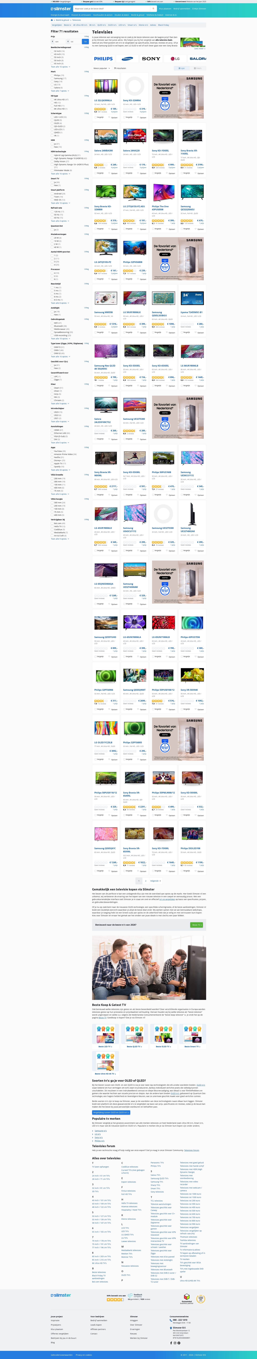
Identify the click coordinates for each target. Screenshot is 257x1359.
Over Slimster (136, 1325)
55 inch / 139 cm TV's (101, 1219)
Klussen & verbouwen (81, 15)
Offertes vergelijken (60, 1333)
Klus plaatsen (165, 8)
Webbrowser (61, 329)
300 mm (59, 481)
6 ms (57, 293)
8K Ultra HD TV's (99, 1263)
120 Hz (59, 211)
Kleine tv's (143, 25)
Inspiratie (55, 1320)
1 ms (57, 287)
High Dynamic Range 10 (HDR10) (70, 158)
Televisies (76, 20)
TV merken (185, 1259)
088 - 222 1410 (180, 1319)
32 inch (59, 51)
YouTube (60, 451)
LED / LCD (60, 117)
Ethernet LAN (62, 433)
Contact (93, 1333)
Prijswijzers (56, 1325)
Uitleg (86, 36)
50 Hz (58, 214)
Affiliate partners (98, 1329)
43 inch (59, 54)
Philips (59, 75)
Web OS (59, 200)
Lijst (182, 68)
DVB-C (58, 350)
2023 (58, 412)
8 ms (57, 296)
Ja (57, 144)
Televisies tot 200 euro (190, 1200)
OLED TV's (125, 1275)
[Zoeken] (153, 8)
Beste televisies (99, 1272)
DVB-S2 (59, 353)
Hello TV (59, 526)
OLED (58, 123)
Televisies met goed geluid (192, 1162)
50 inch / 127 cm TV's (101, 1216)
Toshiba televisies (188, 1240)
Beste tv (67, 25)
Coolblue (59, 529)
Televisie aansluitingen (161, 1204)
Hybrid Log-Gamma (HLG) (67, 155)
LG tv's (98, 1134)
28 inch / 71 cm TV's (101, 1179)
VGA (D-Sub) (61, 436)
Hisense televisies (129, 1206)
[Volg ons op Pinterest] (178, 1342)
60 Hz (58, 217)
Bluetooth (60, 326)
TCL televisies (157, 1200)
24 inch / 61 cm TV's (101, 1175)
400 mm (59, 487)
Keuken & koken (122, 15)
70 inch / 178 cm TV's (101, 1240)
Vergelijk (100, 117)
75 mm (58, 490)
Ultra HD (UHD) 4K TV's (190, 1280)
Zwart (58, 388)
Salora (58, 87)
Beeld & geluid (137, 15)
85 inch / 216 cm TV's (101, 1259)
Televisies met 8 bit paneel (163, 1256)
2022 (57, 415)
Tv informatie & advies (190, 1249)
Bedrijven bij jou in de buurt (63, 1338)
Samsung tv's (101, 1130)
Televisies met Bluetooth (162, 1269)
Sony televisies (157, 1191)
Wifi (57, 323)
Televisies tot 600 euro (190, 1214)
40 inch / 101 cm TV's (101, 1200)
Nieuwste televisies (130, 1266)
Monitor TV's (127, 1257)
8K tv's (92, 25)
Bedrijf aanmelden (181, 8)
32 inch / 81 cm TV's (101, 1188)
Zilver (58, 391)
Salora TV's (155, 1175)
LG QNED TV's (127, 1234)
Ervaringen (135, 1329)
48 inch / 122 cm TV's (101, 1207)
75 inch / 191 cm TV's (101, 1244)
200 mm (59, 478)
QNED (58, 132)
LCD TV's (125, 1228)
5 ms (57, 290)
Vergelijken (57, 25)
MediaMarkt (61, 532)
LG (57, 84)
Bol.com (59, 523)
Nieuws (133, 1333)
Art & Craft (60, 535)
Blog (53, 1342)
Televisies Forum (191, 1150)
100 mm (59, 484)
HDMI (58, 430)
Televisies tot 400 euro (190, 1207)
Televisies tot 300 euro (190, 1204)
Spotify (59, 466)
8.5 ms (58, 299)
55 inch (58, 57)
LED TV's (125, 1231)
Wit (57, 397)
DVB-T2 (59, 347)
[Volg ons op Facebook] (171, 1342)
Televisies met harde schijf (192, 1166)
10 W (57, 241)
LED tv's (122, 25)
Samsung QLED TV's (159, 1178)
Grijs (57, 394)
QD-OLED (59, 126)
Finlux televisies (128, 1191)
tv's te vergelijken (167, 899)
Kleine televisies (128, 1219)
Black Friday (163, 25)
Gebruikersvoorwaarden (62, 1355)
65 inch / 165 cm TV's (101, 1232)
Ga (85, 41)
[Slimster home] (61, 8)
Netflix (59, 457)
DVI (57, 439)
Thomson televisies (188, 1237)
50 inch (58, 60)
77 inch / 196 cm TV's (101, 1247)
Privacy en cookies (84, 1355)
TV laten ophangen (100, 1166)
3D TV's (95, 1191)
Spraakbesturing (63, 332)
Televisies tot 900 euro (190, 1224)
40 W (57, 247)
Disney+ (59, 460)
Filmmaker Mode (63, 170)
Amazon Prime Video (65, 454)
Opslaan (114, 117)
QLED (58, 120)
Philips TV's (156, 1166)
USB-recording (62, 335)
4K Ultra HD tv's (80, 25)
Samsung (60, 78)
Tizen (58, 196)
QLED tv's (101, 25)
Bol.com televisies (100, 1281)
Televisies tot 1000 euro (190, 1194)
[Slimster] (53, 20)
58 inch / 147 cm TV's (101, 1223)
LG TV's (124, 1238)
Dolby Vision (61, 161)
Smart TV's (155, 1188)
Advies (153, 25)
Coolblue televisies (129, 1166)
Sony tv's (99, 1137)
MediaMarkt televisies (131, 1250)
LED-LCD (59, 129)
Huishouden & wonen (103, 15)
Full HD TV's (126, 1194)
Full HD (59, 105)
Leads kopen (96, 1325)
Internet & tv (171, 15)
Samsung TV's (157, 1181)
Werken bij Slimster (139, 1338)
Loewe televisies (128, 1241)
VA (56, 135)
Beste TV (196, 925)
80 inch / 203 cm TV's (101, 1256)
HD (57, 102)
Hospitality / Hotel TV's (131, 1210)
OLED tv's (112, 25)
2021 (57, 418)
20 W (57, 238)
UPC (57, 376)
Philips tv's (99, 1140)
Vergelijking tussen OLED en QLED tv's (110, 1112)
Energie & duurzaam (60, 15)
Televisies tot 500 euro (190, 1210)
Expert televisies (128, 1182)
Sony (58, 81)
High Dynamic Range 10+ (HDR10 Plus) (71, 166)
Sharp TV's (155, 1185)
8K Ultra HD (60, 108)
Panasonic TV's (157, 1162)
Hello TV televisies (129, 1203)
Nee (58, 147)
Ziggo (58, 379)
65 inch (58, 63)
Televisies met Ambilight (162, 1260)
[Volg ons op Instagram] (175, 1342)
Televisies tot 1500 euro (190, 1197)
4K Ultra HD (61, 99)
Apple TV (60, 463)
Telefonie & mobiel (154, 15)
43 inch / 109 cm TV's (101, 1203)
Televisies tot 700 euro (190, 1217)
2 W (57, 244)
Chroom (59, 400)
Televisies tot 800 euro (190, 1220)
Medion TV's (126, 1253)
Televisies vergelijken (189, 1227)
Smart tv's (132, 25)
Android (59, 193)
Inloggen (134, 1320)
